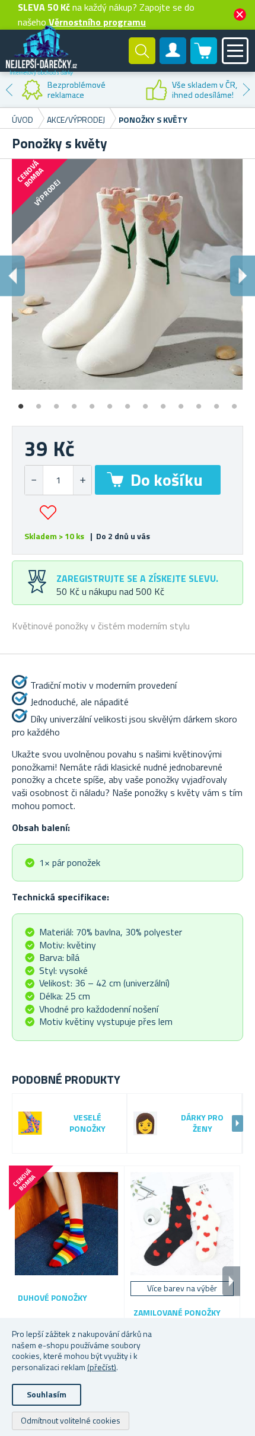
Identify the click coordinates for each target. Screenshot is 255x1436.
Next (246, 89)
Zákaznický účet (173, 60)
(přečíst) (101, 1367)
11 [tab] (199, 402)
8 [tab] (145, 402)
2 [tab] (38, 402)
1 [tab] (21, 402)
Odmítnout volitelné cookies (70, 1420)
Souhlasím (46, 1394)
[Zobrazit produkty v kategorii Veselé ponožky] (30, 1123)
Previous (9, 89)
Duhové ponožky (52, 1298)
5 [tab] (92, 402)
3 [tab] (56, 402)
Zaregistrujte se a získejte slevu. (137, 578)
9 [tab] (163, 402)
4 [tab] (74, 402)
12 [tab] (216, 402)
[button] (82, 480)
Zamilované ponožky (177, 1313)
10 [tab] (181, 402)
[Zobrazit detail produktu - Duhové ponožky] (66, 1223)
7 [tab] (127, 402)
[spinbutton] (58, 480)
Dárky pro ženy (202, 1123)
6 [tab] (110, 402)
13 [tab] (234, 402)
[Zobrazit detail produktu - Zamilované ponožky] (182, 1223)
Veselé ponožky (87, 1123)
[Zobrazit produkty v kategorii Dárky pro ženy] (145, 1123)
